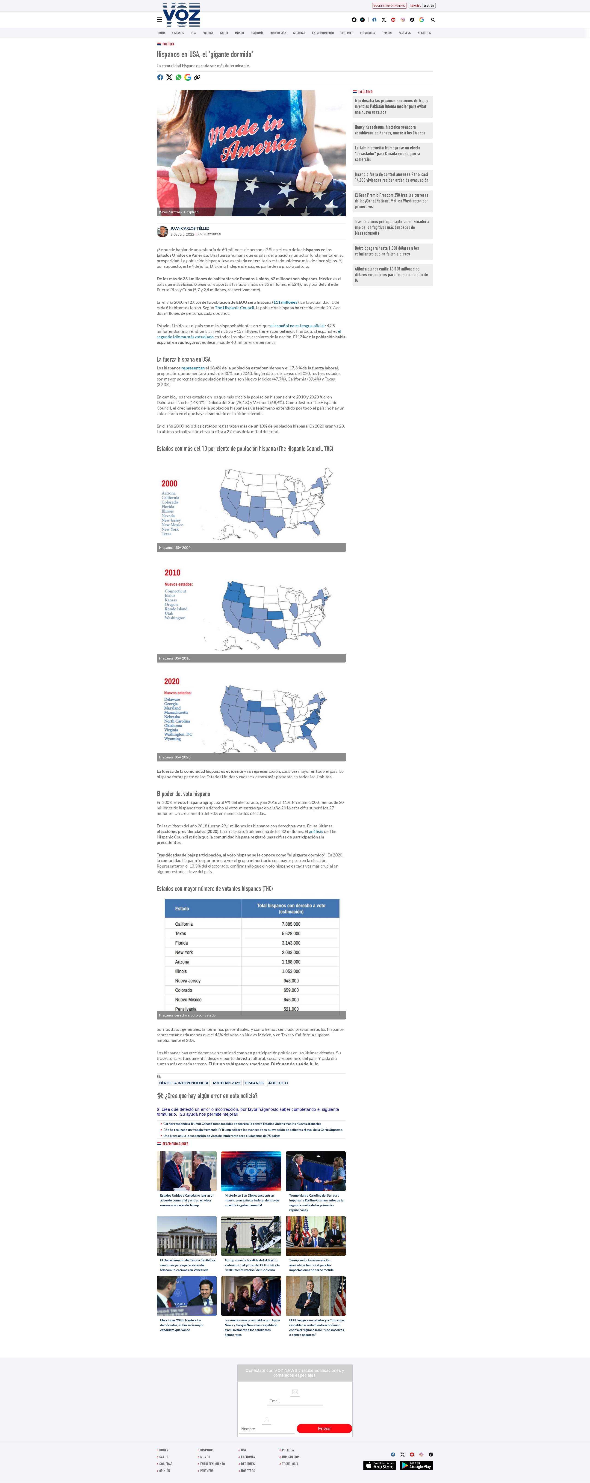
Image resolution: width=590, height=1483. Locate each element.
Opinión (387, 33)
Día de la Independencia (183, 1083)
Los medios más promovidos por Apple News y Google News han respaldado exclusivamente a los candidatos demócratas (252, 1327)
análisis (316, 831)
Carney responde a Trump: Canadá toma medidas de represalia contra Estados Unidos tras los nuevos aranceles (242, 1124)
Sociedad (299, 33)
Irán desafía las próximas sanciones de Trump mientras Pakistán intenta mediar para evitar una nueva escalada (391, 107)
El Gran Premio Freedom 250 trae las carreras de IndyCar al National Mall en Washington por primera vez (391, 201)
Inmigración (278, 33)
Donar (161, 33)
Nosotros (424, 33)
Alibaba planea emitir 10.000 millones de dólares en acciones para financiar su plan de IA (391, 275)
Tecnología (367, 33)
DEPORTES (347, 33)
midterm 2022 (226, 1083)
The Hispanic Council (234, 307)
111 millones (285, 302)
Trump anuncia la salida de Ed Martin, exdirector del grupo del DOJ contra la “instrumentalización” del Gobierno (252, 1265)
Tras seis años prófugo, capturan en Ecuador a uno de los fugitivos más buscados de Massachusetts (392, 228)
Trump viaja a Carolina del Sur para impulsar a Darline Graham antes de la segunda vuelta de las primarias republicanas (316, 1202)
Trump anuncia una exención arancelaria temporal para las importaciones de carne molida (311, 1265)
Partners (404, 33)
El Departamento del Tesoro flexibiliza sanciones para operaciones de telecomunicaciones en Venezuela (187, 1265)
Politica (208, 33)
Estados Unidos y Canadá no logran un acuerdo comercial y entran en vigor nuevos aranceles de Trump (187, 1200)
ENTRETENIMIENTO (323, 33)
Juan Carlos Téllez (190, 228)
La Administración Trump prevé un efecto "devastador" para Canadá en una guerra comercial (387, 154)
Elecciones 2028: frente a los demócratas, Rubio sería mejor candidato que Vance (182, 1325)
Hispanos (178, 33)
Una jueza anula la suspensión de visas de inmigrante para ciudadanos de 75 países (221, 1136)
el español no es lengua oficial (297, 325)
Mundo (239, 33)
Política (168, 45)
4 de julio (278, 1083)
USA (193, 33)
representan (193, 367)
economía (257, 33)
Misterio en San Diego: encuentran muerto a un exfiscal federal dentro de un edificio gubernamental (252, 1200)
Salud (224, 33)
